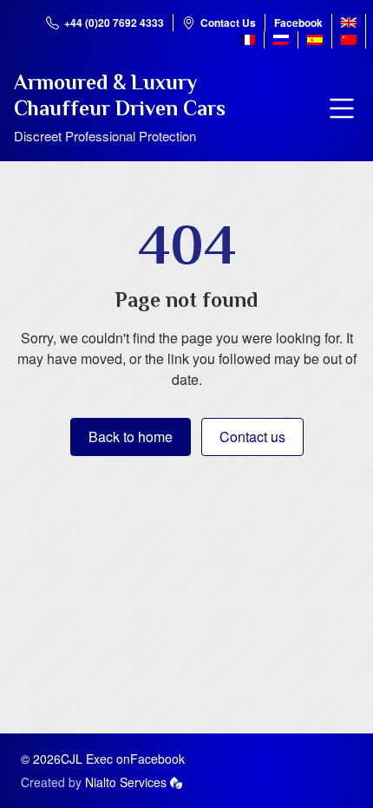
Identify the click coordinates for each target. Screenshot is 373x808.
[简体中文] (349, 40)
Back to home (130, 436)
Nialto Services (126, 782)
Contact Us (228, 22)
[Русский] (281, 40)
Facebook (298, 22)
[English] (349, 22)
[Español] (315, 40)
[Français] (247, 40)
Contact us (252, 436)
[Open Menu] (341, 108)
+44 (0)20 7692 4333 (114, 22)
